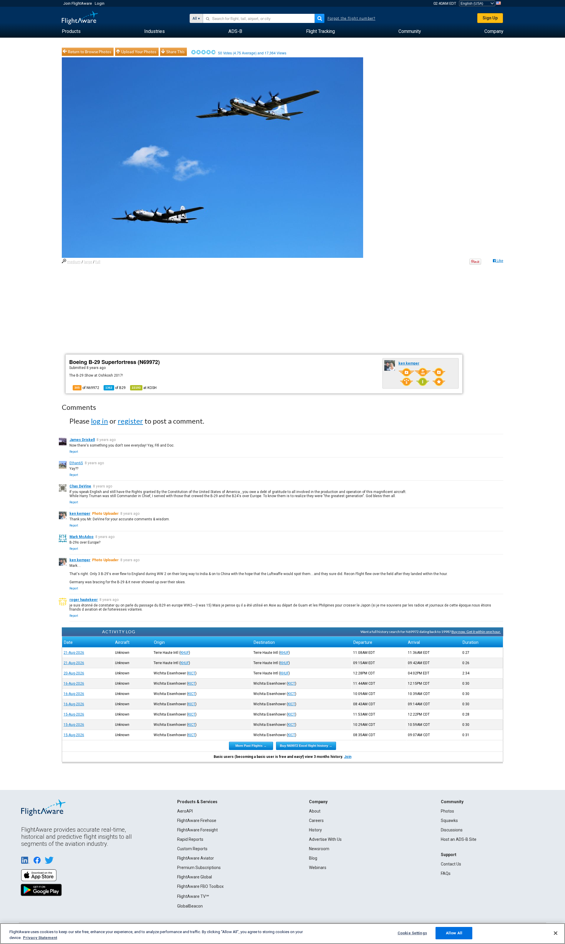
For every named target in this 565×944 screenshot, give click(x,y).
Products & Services (197, 801)
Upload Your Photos (138, 51)
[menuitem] (71, 31)
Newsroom (319, 848)
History (315, 830)
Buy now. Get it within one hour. (476, 631)
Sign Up (490, 18)
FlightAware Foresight (197, 830)
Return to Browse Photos (89, 51)
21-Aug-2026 (74, 653)
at (144, 388)
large (88, 262)
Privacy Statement (40, 937)
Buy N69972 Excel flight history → (306, 745)
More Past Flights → (251, 745)
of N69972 (86, 388)
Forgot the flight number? (351, 18)
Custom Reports (192, 848)
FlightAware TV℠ (193, 896)
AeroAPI (185, 811)
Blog (313, 858)
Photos (447, 811)
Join (347, 757)
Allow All (454, 933)
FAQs (446, 873)
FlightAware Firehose (196, 820)
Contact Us (451, 864)
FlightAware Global (194, 877)
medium (74, 262)
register (130, 421)
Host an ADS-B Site (458, 839)
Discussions (452, 830)
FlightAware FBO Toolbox (200, 886)
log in (99, 421)
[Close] (555, 933)
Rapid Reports (190, 839)
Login (99, 3)
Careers (316, 820)
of (115, 388)
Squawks (449, 820)
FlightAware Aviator (195, 858)
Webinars (317, 867)
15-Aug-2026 (74, 714)
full (97, 262)
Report (73, 452)
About (314, 811)
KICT (191, 673)
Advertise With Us (325, 839)
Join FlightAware (77, 3)
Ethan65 (76, 463)
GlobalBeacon (190, 906)
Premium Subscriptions (199, 867)
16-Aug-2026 (74, 683)
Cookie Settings (412, 933)
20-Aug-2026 (74, 673)
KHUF (184, 653)
